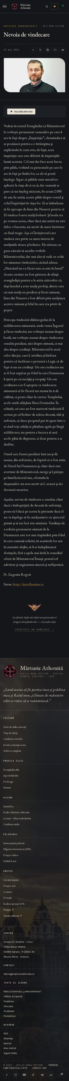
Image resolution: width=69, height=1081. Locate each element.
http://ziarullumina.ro (28, 584)
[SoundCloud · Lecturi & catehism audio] (50, 1074)
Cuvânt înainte (11, 880)
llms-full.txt (10, 1048)
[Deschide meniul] (4, 6)
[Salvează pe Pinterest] (48, 50)
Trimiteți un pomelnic (34, 630)
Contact (7, 891)
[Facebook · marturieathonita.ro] (6, 1074)
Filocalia (8, 1006)
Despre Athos (10, 855)
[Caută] (47, 6)
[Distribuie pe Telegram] (62, 50)
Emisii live (8, 806)
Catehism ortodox (12, 738)
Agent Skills (10, 1053)
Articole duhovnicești (21, 26)
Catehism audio (11, 824)
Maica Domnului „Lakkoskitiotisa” (23, 991)
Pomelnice (10, 1016)
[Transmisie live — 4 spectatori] (62, 6)
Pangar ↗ (8, 909)
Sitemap (8, 1038)
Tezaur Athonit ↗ (12, 915)
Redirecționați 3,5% (14, 903)
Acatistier (9, 1011)
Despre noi (9, 885)
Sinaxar (7, 787)
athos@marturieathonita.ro (19, 973)
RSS (6, 1033)
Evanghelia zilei (11, 769)
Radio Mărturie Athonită (16, 812)
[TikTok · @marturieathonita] (33, 1074)
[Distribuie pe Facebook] (33, 50)
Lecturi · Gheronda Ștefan (17, 818)
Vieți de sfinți (10, 733)
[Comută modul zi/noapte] (62, 1074)
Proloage (8, 781)
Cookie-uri (40, 1068)
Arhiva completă (12, 750)
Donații (7, 897)
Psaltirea (9, 1001)
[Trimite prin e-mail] (55, 50)
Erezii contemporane (14, 745)
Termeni (53, 1065)
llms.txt (7, 1043)
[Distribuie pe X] (40, 50)
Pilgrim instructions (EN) (17, 849)
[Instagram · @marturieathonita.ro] (15, 1074)
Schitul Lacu (9, 861)
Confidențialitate (15, 1068)
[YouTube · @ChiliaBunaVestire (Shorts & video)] (24, 1074)
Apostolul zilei (10, 775)
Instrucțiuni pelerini (13, 843)
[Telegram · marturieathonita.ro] (42, 1074)
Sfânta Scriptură (13, 996)
